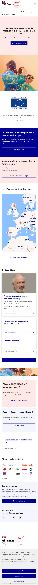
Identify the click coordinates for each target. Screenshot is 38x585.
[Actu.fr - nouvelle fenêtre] (11, 465)
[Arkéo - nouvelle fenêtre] (24, 465)
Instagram (20, 517)
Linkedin (9, 517)
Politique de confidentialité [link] (8, 584)
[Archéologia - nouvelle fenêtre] (18, 465)
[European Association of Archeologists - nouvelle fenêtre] (24, 474)
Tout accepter (19, 571)
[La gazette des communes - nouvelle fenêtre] (11, 469)
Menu (35, 3)
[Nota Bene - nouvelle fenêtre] (31, 469)
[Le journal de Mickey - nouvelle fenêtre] (24, 469)
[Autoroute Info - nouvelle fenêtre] (4, 469)
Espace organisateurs (19, 400)
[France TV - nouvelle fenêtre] (11, 474)
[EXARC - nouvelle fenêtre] (4, 478)
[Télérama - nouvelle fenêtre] (18, 474)
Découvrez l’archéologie (19, 176)
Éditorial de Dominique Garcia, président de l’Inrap (17, 297)
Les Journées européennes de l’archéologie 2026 (16, 322)
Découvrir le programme (18, 257)
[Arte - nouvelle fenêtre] (31, 465)
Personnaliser (19, 581)
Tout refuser (19, 576)
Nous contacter (19, 501)
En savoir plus (19, 149)
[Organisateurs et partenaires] (6, 451)
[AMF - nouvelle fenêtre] (4, 465)
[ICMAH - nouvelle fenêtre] (31, 474)
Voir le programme (19, 43)
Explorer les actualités (19, 360)
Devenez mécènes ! (12, 340)
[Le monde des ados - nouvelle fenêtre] (18, 469)
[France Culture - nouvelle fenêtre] (4, 474)
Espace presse (19, 425)
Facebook (14, 517)
